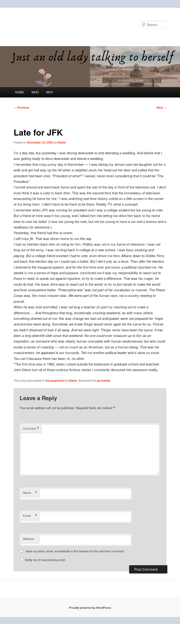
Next (161, 107)
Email (30, 515)
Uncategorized (54, 380)
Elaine (62, 142)
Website (28, 538)
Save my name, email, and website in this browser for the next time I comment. (75, 551)
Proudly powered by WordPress (90, 608)
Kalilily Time (34, 24)
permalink (103, 380)
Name (30, 492)
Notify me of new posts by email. (45, 560)
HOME (19, 92)
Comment (31, 428)
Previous (21, 107)
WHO (35, 92)
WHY (49, 92)
